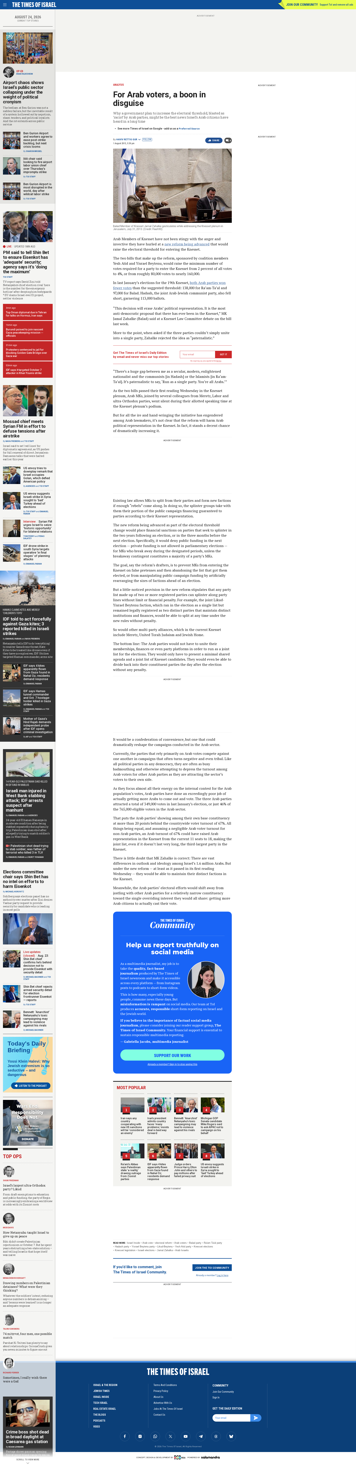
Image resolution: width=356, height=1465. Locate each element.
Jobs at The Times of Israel (168, 1408)
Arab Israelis (182, 1250)
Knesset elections (203, 1246)
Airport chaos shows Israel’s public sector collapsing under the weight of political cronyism (23, 92)
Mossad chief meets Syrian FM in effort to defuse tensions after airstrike (24, 428)
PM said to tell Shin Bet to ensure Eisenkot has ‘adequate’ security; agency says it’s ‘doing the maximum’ (26, 262)
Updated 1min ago (24, 246)
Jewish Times (101, 1390)
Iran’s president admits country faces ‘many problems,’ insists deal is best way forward (158, 1126)
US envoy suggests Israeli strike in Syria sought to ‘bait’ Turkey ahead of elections (212, 1170)
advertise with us (163, 1402)
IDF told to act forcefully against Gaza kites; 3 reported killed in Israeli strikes (27, 626)
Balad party (195, 1242)
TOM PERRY (28, 536)
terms (218, 361)
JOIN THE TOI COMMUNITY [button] (212, 1267)
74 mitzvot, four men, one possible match (27, 1335)
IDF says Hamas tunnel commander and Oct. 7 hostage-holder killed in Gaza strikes (37, 697)
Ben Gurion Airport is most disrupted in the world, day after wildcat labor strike (37, 189)
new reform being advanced (187, 244)
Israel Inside (133, 1242)
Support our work (172, 1055)
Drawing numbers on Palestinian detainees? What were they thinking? (26, 1286)
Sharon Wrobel (34, 151)
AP (27, 737)
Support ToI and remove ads (336, 4)
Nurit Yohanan (36, 857)
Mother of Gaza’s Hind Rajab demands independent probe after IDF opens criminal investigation (38, 725)
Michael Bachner (34, 977)
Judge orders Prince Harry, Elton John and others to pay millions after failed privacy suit (185, 1170)
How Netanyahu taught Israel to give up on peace (26, 1234)
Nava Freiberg (13, 441)
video (96, 1426)
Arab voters (180, 1242)
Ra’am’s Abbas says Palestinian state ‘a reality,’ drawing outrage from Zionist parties (131, 1172)
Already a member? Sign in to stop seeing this (172, 1064)
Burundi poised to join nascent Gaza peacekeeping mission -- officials (24, 332)
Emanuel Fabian (34, 564)
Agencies (30, 486)
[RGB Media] (180, 1457)
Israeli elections (146, 1250)
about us (158, 1396)
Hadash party (122, 1246)
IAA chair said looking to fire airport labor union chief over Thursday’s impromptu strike (37, 165)
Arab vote (147, 1242)
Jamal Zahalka (165, 1250)
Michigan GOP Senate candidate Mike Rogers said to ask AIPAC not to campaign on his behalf (212, 1126)
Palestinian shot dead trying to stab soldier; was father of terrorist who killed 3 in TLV (27, 849)
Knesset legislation (125, 1250)
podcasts (99, 1420)
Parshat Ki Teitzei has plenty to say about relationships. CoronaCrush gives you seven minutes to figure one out (27, 1346)
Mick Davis (8, 1228)
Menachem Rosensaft (14, 1278)
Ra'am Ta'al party (213, 1242)
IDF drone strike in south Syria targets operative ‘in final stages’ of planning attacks (36, 552)
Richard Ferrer (11, 1373)
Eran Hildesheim (24, 74)
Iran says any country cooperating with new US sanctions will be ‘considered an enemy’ (132, 1126)
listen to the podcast (33, 1085)
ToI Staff (31, 177)
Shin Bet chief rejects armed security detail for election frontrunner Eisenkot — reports (37, 993)
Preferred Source (189, 128)
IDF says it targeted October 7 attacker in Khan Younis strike (24, 371)
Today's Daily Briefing (27, 1047)
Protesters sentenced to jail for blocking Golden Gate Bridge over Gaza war (26, 352)
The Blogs (99, 1414)
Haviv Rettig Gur (126, 139)
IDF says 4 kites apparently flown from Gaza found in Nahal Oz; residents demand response (158, 1172)
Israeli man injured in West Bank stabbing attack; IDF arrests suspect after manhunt (26, 800)
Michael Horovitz (15, 892)
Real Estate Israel (104, 1408)
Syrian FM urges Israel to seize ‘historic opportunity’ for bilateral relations (37, 526)
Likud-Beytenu (165, 1246)
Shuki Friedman (11, 1180)
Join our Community (302, 4)
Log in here (222, 1275)
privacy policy (161, 1390)
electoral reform (163, 1242)
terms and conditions (165, 1385)
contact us (159, 1414)
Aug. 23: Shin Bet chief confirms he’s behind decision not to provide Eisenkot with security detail (37, 964)
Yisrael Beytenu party (143, 1246)
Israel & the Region (105, 1385)
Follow (147, 139)
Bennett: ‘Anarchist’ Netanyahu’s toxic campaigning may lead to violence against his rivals (185, 1124)
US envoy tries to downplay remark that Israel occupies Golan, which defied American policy (38, 474)
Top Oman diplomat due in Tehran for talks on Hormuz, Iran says (26, 314)
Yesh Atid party (183, 1246)
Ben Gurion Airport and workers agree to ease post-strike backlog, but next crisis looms (37, 140)
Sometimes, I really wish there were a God (25, 1379)
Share (216, 140)
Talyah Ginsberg (11, 1329)
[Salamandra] (210, 1457)
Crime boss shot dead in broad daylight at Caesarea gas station (27, 1437)
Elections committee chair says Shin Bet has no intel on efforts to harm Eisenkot (25, 879)
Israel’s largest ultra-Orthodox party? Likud (24, 1187)
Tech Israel (100, 1402)
